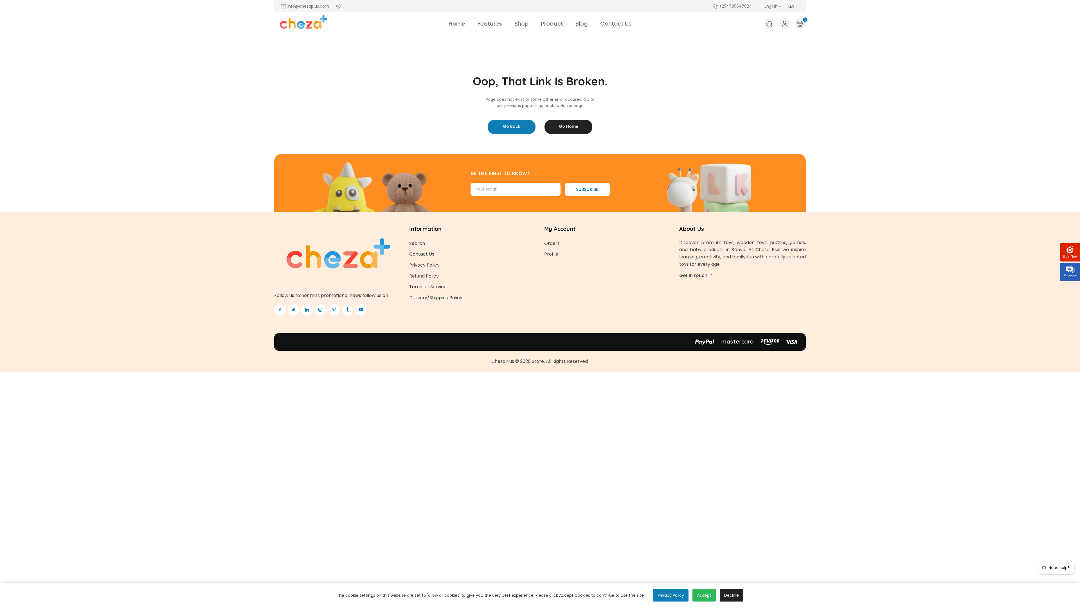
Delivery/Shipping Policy (435, 297)
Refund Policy (424, 276)
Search (417, 243)
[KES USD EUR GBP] (793, 6)
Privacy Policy (424, 265)
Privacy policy (671, 595)
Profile (551, 254)
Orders (552, 243)
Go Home (568, 126)
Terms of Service (428, 286)
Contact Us (421, 254)
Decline (731, 595)
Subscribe (587, 189)
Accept (704, 595)
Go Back (511, 126)
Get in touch (693, 275)
